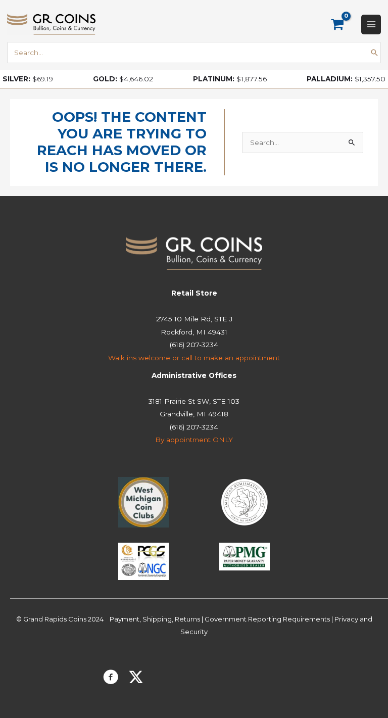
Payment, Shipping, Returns (155, 619)
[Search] (374, 52)
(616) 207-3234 (194, 345)
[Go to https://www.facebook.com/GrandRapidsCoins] (110, 678)
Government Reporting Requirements (267, 619)
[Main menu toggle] (371, 24)
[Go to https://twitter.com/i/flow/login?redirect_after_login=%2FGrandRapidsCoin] (135, 678)
